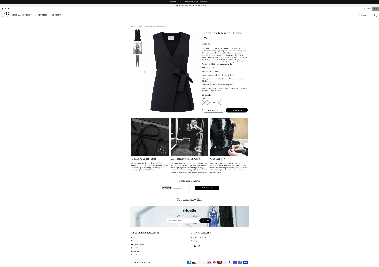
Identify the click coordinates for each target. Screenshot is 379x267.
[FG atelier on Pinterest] (8, 9)
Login (368, 9)
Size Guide (134, 255)
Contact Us (134, 241)
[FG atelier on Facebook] (2, 9)
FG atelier (139, 262)
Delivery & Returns (137, 244)
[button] (28, 15)
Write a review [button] (207, 188)
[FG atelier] (6, 15)
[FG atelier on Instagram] (5, 9)
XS (204, 102)
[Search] (374, 15)
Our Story (193, 241)
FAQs (133, 237)
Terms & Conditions (138, 248)
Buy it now (236, 110)
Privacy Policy (136, 251)
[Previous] (144, 72)
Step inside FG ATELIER (198, 237)
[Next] (198, 72)
